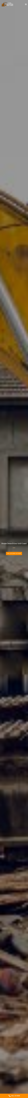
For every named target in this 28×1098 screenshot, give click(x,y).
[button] (26, 4)
